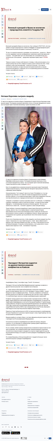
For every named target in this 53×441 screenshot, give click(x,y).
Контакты (30, 403)
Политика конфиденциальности (35, 415)
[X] (9, 427)
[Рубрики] (50, 9)
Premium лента (5, 401)
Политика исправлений (33, 407)
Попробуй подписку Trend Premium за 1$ (19, 83)
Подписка (4, 413)
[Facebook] (6, 427)
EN (44, 438)
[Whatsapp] (3, 427)
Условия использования (33, 413)
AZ (47, 438)
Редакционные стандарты (33, 405)
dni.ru (28, 184)
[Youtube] (12, 427)
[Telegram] (15, 427)
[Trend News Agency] (5, 380)
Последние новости (6, 399)
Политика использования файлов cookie (37, 419)
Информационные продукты (8, 415)
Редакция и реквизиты (33, 401)
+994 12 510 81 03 (5, 390)
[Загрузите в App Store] (6, 433)
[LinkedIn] (18, 427)
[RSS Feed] (21, 427)
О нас (29, 399)
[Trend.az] (6, 9)
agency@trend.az (5, 392)
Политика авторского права (34, 417)
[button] (2, 16)
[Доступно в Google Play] (15, 433)
